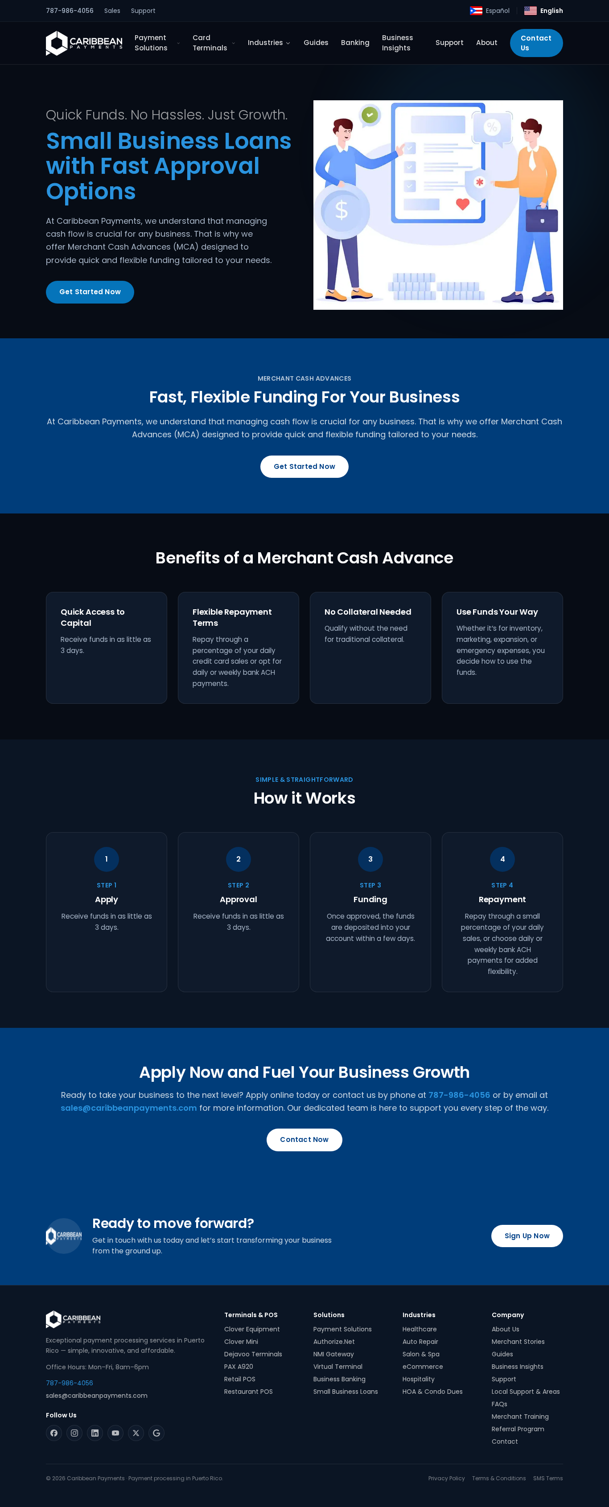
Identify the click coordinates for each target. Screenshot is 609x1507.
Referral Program (518, 1429)
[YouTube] (115, 1433)
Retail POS (239, 1379)
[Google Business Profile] (156, 1433)
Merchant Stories (518, 1341)
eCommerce (423, 1366)
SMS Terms (548, 1478)
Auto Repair (420, 1341)
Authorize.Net (334, 1341)
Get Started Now (90, 291)
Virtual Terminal (337, 1366)
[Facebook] (54, 1433)
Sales (112, 10)
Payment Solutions (151, 43)
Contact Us (536, 43)
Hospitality (419, 1379)
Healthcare (420, 1329)
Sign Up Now (527, 1235)
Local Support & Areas (526, 1391)
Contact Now (304, 1139)
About (487, 42)
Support (143, 10)
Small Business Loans (345, 1391)
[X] (136, 1433)
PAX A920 (238, 1366)
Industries (265, 42)
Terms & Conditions (499, 1478)
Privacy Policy (446, 1478)
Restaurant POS (248, 1391)
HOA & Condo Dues (433, 1391)
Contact (505, 1441)
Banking (355, 42)
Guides (316, 42)
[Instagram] (74, 1433)
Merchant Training (520, 1416)
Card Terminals (210, 43)
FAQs (499, 1404)
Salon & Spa (421, 1354)
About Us (505, 1329)
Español (498, 10)
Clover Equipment (252, 1329)
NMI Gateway (333, 1354)
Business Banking (339, 1379)
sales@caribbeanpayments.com (129, 1107)
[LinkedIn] (95, 1433)
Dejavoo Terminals (253, 1354)
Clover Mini (241, 1341)
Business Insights (397, 43)
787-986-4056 (70, 10)
